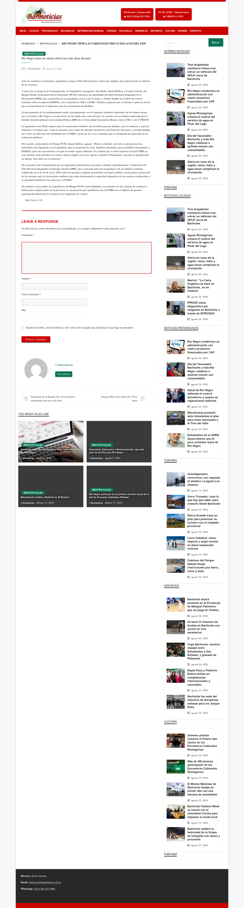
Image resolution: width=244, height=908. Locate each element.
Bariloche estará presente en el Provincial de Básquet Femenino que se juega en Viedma (203, 604)
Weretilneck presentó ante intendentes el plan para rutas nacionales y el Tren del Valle (203, 418)
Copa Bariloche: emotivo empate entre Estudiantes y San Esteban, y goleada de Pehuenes (203, 651)
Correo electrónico (31, 294)
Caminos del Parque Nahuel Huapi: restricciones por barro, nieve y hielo (203, 565)
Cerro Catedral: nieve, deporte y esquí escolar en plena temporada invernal (202, 543)
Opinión (182, 31)
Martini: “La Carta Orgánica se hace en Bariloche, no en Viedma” (200, 285)
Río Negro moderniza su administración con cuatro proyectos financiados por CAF (203, 96)
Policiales (125, 31)
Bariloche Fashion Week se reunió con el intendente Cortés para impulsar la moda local (203, 811)
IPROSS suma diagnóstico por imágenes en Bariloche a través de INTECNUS (203, 308)
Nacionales (68, 31)
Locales (34, 31)
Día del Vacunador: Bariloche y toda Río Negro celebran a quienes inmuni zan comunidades (200, 142)
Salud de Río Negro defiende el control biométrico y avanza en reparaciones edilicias (202, 395)
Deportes (157, 31)
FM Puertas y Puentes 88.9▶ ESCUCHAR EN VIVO (137, 14)
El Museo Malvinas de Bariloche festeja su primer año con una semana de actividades (202, 789)
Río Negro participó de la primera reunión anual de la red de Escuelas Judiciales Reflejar (119, 495)
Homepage (28, 43)
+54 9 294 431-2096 (44, 888)
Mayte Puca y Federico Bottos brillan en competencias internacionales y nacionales (202, 677)
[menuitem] (23, 31)
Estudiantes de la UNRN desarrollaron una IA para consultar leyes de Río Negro (203, 440)
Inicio (23, 31)
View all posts (64, 374)
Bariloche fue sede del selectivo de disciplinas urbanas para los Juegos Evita (203, 701)
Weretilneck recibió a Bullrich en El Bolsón (45, 497)
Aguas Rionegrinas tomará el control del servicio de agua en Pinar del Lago (201, 118)
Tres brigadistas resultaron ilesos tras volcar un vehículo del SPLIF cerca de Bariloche (201, 71)
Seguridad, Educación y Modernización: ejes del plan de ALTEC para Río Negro (116, 451)
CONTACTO (195, 31)
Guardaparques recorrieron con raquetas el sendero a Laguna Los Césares (203, 479)
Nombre (26, 278)
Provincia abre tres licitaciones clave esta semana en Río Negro (49, 451)
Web (24, 310)
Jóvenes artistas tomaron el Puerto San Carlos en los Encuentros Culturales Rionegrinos (202, 742)
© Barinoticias (34, 68)
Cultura (170, 31)
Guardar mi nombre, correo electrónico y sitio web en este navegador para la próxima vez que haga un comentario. (80, 327)
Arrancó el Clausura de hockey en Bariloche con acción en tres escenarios (203, 627)
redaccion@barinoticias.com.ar (45, 882)
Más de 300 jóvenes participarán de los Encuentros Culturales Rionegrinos (202, 766)
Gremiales (141, 31)
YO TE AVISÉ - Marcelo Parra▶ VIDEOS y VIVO (173, 14)
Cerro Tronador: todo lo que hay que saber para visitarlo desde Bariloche (203, 500)
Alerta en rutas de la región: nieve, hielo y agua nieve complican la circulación (203, 167)
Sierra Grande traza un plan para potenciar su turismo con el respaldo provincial (203, 520)
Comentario (28, 234)
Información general (91, 31)
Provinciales (50, 31)
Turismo (112, 31)
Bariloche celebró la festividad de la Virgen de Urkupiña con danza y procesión (203, 834)
